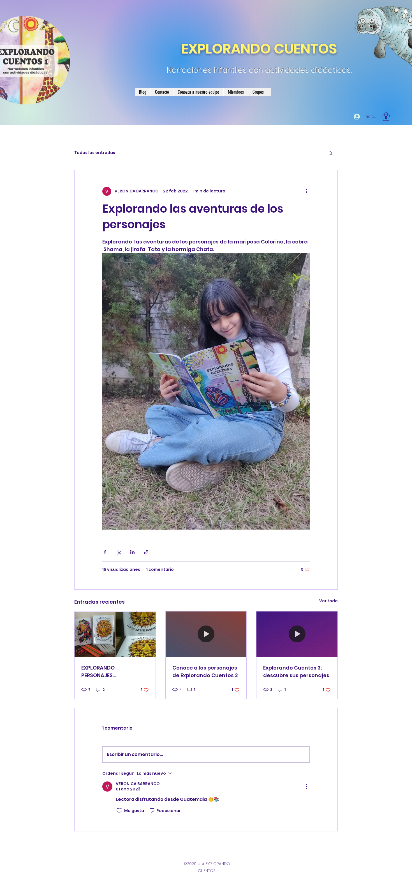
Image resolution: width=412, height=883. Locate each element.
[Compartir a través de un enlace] (146, 552)
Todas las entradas (94, 152)
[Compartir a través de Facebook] (105, 552)
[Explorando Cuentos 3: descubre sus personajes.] (296, 634)
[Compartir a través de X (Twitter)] (118, 552)
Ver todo (328, 601)
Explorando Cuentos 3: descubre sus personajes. (296, 671)
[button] (386, 116)
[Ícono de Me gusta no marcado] (119, 810)
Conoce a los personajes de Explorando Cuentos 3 (205, 671)
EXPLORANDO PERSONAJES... (98, 671)
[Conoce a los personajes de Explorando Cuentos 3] (206, 634)
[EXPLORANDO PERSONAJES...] (115, 634)
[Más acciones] (306, 191)
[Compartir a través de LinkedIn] (132, 552)
